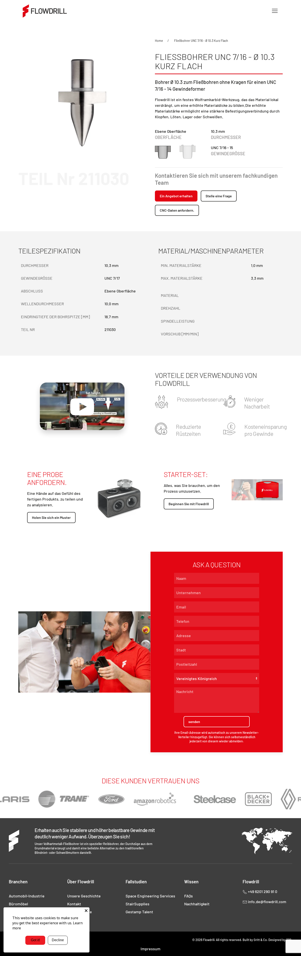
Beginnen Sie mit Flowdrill (189, 504)
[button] (274, 11)
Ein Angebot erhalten (176, 196)
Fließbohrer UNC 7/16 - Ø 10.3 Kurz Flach (201, 41)
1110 (288, 940)
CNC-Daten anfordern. (177, 210)
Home (159, 41)
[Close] (86, 910)
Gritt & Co (260, 940)
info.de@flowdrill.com (266, 901)
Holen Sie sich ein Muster (51, 517)
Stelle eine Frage (219, 196)
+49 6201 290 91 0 (262, 891)
